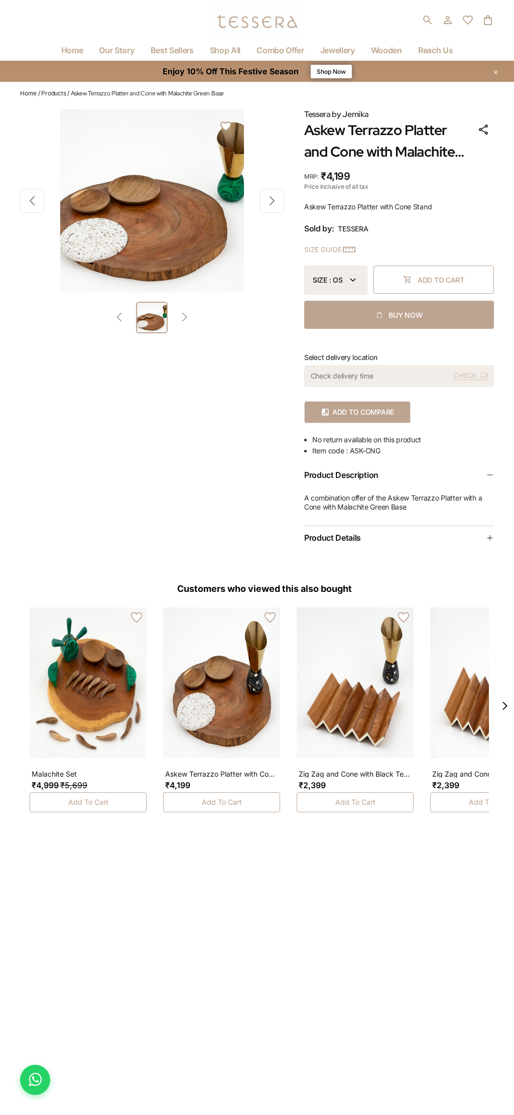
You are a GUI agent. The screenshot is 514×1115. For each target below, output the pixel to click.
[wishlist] (468, 20)
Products (53, 93)
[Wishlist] (225, 127)
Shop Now (331, 71)
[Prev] (119, 317)
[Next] (184, 317)
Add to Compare (363, 412)
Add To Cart (88, 802)
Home (28, 93)
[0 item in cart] (488, 20)
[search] (428, 20)
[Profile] (448, 20)
